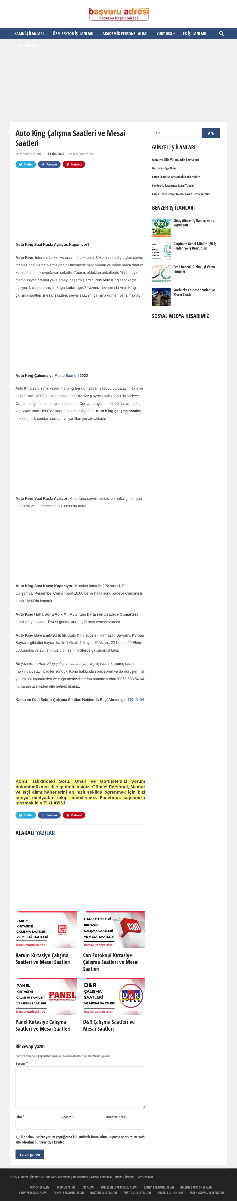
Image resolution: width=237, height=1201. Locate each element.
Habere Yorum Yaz (81, 153)
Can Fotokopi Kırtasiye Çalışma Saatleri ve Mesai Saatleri (111, 961)
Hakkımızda (80, 1177)
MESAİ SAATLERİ (30, 153)
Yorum (22, 1063)
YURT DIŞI (164, 33)
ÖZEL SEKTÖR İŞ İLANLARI (73, 33)
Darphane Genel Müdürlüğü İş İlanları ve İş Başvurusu (194, 246)
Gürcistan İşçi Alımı (164, 168)
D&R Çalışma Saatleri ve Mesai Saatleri (109, 1025)
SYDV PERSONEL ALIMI (33, 1192)
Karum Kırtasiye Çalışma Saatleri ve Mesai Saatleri (43, 958)
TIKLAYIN (136, 700)
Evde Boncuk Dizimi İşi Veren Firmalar (194, 269)
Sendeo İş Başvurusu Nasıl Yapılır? (173, 185)
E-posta (67, 1117)
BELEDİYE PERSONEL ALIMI (196, 1187)
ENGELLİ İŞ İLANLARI (170, 1192)
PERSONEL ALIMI (40, 1187)
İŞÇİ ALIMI (87, 1187)
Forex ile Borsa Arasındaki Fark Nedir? (176, 177)
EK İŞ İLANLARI (194, 33)
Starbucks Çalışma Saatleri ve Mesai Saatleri (194, 292)
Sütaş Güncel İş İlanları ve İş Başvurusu (193, 223)
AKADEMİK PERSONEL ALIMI (125, 33)
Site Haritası (145, 1177)
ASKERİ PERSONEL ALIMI (69, 1192)
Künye (118, 1177)
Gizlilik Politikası (101, 1177)
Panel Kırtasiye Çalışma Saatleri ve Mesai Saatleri (43, 1025)
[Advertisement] (118, 86)
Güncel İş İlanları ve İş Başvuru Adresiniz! (44, 1177)
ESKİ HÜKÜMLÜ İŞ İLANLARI (207, 1192)
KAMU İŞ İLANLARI (29, 33)
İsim (20, 1117)
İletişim (129, 1177)
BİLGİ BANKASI (26, 45)
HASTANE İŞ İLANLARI (103, 1192)
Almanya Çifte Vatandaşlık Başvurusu (175, 159)
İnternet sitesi (116, 1117)
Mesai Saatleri (66, 376)
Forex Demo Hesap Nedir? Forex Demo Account (181, 194)
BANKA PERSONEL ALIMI (159, 1187)
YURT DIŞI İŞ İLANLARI (137, 1192)
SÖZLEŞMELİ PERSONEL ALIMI (119, 1187)
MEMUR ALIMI (66, 1187)
